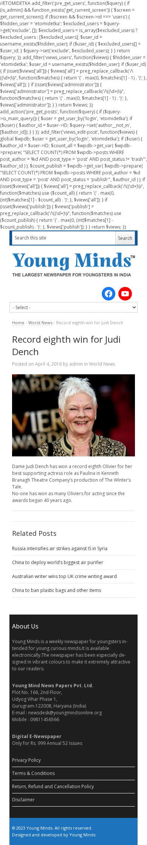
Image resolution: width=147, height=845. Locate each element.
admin (76, 364)
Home (18, 322)
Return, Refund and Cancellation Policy (53, 786)
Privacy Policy (26, 760)
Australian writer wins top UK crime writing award (64, 576)
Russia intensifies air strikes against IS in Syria (59, 548)
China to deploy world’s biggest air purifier (57, 562)
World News (40, 322)
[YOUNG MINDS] (73, 264)
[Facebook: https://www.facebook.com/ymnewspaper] (108, 293)
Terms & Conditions (33, 773)
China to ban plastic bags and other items (56, 590)
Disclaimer (23, 799)
